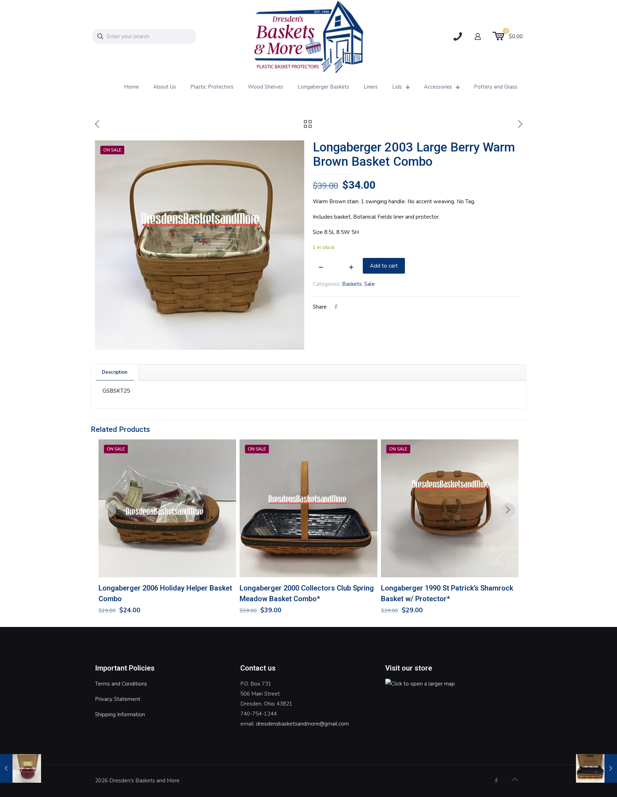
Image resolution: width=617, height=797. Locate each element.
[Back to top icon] (514, 779)
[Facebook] (496, 780)
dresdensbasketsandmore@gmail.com (302, 723)
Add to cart (384, 265)
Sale (369, 284)
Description (114, 372)
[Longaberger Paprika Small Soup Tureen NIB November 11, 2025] (20, 768)
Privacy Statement (117, 699)
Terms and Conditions (121, 683)
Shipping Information (120, 714)
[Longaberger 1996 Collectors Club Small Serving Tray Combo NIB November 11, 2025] (596, 768)
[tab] (115, 372)
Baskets (352, 284)
